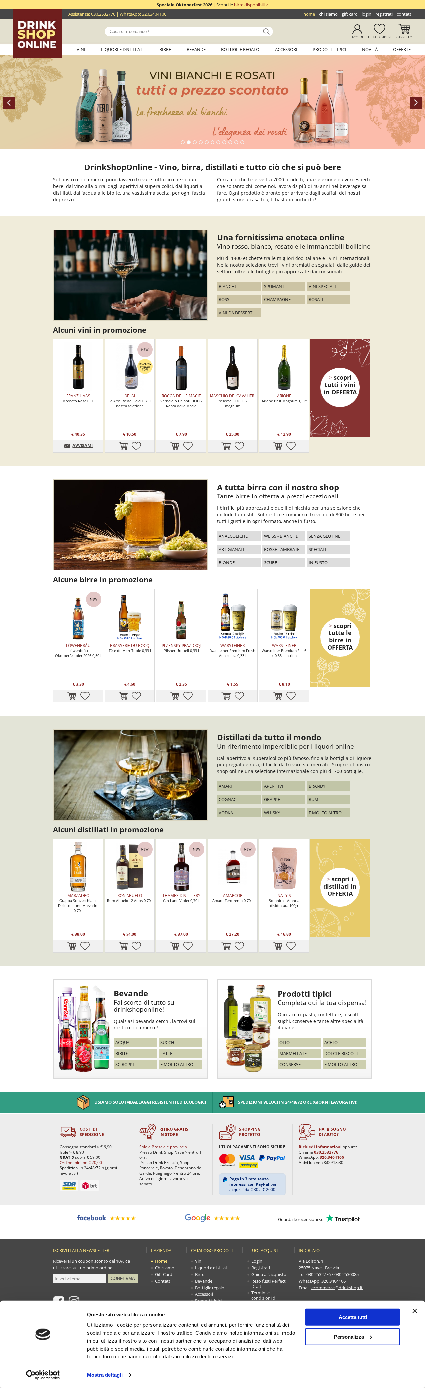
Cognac (227, 799)
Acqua (122, 1042)
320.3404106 (154, 14)
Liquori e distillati (122, 49)
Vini (81, 49)
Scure (270, 562)
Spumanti (275, 286)
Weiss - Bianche (281, 536)
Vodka (226, 813)
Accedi (357, 37)
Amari (225, 786)
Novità (370, 49)
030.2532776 (103, 14)
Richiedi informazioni (320, 1147)
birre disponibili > (251, 5)
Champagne (277, 299)
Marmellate (293, 1053)
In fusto (318, 562)
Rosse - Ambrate (281, 549)
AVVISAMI (82, 445)
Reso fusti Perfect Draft (268, 1283)
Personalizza (349, 1336)
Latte (166, 1053)
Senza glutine (324, 536)
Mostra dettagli (105, 1375)
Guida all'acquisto (268, 1274)
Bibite (121, 1053)
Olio (284, 1042)
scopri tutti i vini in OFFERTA (340, 384)
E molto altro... (327, 813)
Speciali (317, 549)
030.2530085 (346, 1274)
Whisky (272, 813)
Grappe (272, 799)
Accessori (286, 49)
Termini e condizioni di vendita (263, 1298)
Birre (165, 49)
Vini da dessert (235, 313)
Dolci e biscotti (342, 1053)
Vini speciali (322, 286)
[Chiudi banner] (414, 1311)
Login (366, 14)
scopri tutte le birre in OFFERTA (340, 636)
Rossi (225, 299)
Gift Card (350, 14)
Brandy (317, 786)
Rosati (316, 299)
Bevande (196, 49)
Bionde (227, 562)
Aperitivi (273, 786)
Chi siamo (328, 14)
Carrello (404, 37)
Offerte (402, 49)
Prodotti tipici (329, 49)
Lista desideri (379, 37)
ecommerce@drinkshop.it (337, 1287)
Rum (313, 799)
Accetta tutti (353, 1317)
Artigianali (231, 549)
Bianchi (227, 286)
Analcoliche (233, 536)
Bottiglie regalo (240, 49)
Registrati (384, 14)
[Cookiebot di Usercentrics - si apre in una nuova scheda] (43, 1375)
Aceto (331, 1042)
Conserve (290, 1064)
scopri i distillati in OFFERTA (340, 886)
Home (309, 14)
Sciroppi (124, 1064)
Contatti (404, 14)
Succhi (168, 1042)
